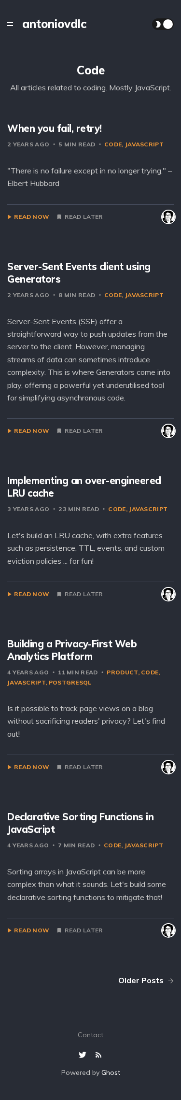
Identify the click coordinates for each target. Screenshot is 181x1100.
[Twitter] (84, 1055)
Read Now (31, 217)
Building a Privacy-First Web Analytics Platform (72, 650)
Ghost (110, 1072)
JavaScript (144, 144)
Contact (90, 1034)
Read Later (83, 217)
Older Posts (142, 980)
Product (122, 672)
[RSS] (98, 1055)
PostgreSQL (70, 682)
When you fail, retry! (54, 128)
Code (113, 144)
